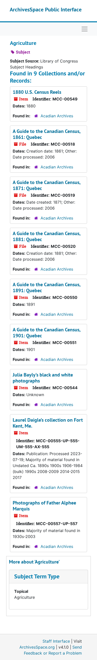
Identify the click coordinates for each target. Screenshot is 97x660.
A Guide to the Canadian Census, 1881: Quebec (46, 236)
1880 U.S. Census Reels (37, 92)
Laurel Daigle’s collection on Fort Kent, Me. (48, 423)
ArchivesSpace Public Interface (46, 9)
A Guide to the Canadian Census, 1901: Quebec (46, 332)
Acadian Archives (57, 115)
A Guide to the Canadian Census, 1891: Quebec (46, 287)
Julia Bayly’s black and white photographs (43, 378)
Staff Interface (56, 641)
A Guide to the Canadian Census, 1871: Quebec (46, 185)
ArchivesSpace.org (37, 647)
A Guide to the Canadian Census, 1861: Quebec (46, 134)
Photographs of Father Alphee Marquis (44, 506)
